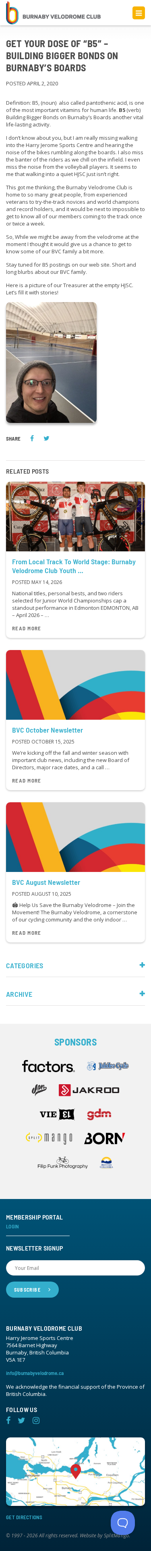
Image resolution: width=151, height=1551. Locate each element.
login (12, 1227)
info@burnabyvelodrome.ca (35, 1373)
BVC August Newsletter (46, 882)
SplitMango (116, 1535)
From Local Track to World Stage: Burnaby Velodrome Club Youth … (74, 566)
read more (26, 628)
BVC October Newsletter (47, 729)
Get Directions (24, 1517)
